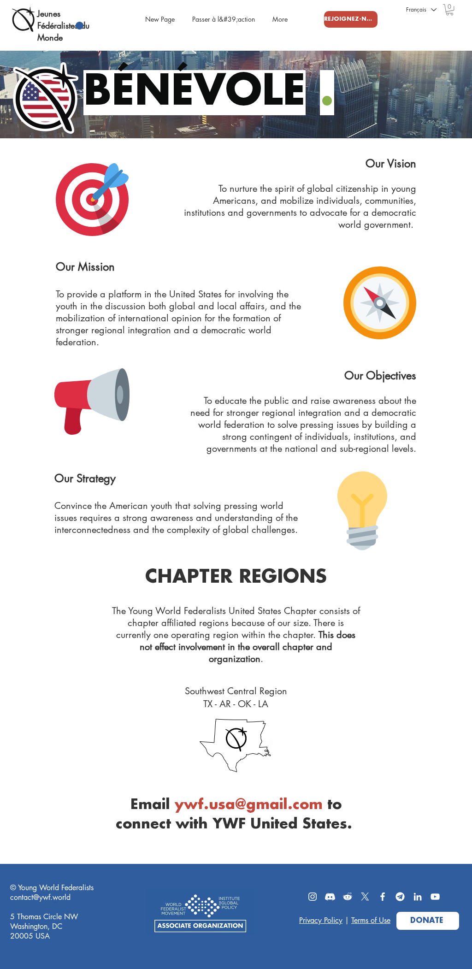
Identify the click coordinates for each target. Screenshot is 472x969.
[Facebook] (382, 896)
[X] (365, 896)
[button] (449, 9)
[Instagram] (312, 896)
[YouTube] (435, 896)
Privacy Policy (320, 920)
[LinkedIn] (417, 896)
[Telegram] (400, 896)
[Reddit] (347, 896)
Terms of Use (370, 920)
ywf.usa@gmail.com (249, 805)
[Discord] (330, 896)
